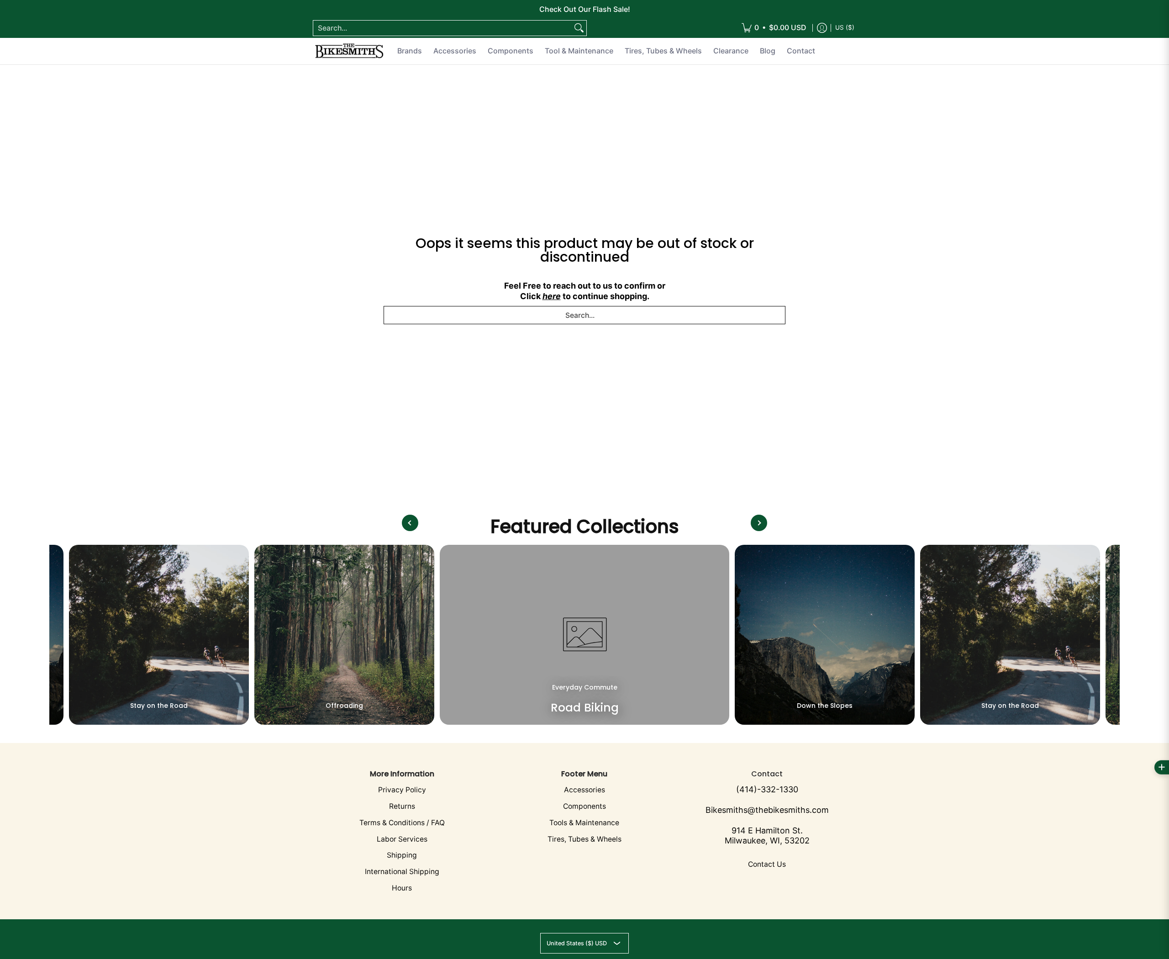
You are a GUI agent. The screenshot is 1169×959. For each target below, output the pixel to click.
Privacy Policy (402, 789)
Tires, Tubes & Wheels (584, 839)
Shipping (402, 855)
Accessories (584, 789)
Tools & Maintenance (584, 822)
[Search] (579, 28)
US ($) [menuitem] (844, 27)
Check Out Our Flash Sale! (584, 9)
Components (584, 806)
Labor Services (402, 839)
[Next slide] (759, 523)
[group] (159, 635)
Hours (402, 888)
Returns (402, 806)
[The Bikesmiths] (349, 51)
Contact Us (767, 864)
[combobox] (442, 28)
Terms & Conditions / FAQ (402, 822)
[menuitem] (774, 28)
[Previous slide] (410, 523)
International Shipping (402, 871)
